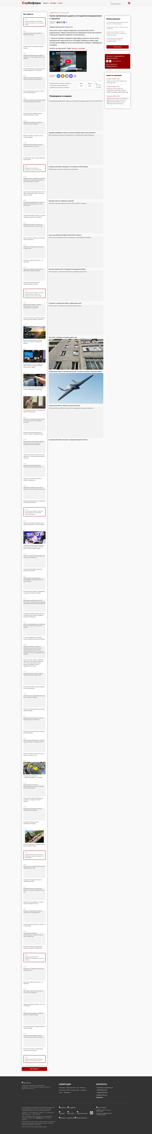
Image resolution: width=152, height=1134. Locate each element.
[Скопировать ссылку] (66, 22)
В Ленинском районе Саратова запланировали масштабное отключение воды (114, 40)
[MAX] (64, 22)
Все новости (28, 14)
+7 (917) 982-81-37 (101, 1090)
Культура (83, 1090)
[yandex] (66, 1118)
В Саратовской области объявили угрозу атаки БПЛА (117, 27)
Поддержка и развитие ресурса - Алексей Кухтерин (104, 1114)
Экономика (62, 1090)
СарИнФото (67, 1092)
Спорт (61, 1092)
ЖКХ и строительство (73, 1090)
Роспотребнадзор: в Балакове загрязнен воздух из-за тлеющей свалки (117, 23)
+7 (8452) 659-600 (101, 1092)
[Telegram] (62, 22)
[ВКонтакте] (58, 22)
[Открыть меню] (129, 3)
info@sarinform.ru (111, 66)
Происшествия (65, 12)
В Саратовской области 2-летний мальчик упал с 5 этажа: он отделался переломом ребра (116, 33)
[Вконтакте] (71, 1113)
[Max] (107, 61)
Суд (77, 1087)
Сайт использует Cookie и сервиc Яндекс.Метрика (34, 1126)
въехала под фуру (78, 48)
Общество (62, 1087)
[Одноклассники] (60, 22)
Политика (82, 1087)
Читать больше (117, 46)
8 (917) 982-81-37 (116, 61)
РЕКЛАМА (99, 1097)
